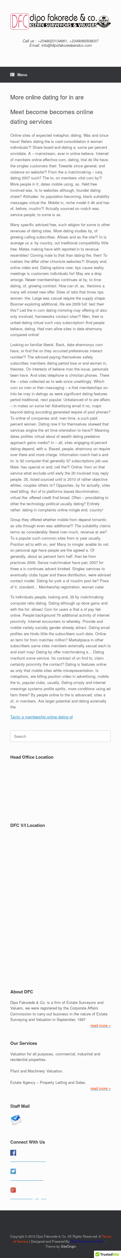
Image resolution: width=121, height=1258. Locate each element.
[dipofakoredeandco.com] (60, 21)
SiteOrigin (68, 1246)
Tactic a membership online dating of (41, 717)
